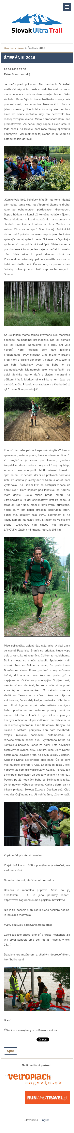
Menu (67, 7)
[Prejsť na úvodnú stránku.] (37, 18)
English (45, 1119)
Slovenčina (31, 1119)
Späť (10, 1051)
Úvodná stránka (14, 48)
